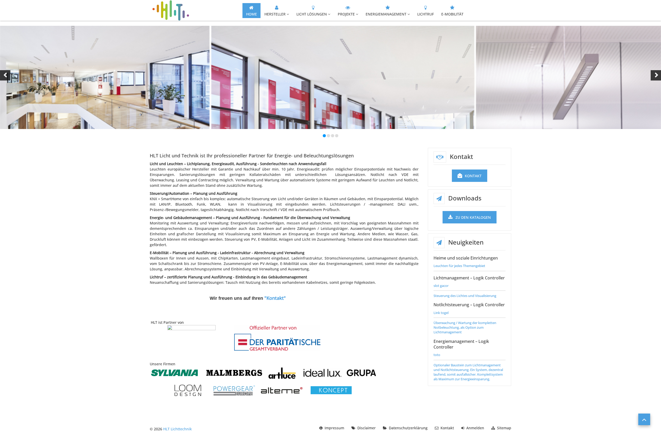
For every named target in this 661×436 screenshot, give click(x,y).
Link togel (441, 312)
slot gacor (441, 285)
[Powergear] (234, 389)
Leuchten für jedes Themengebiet (459, 265)
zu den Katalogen (473, 217)
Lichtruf (425, 14)
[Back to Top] (644, 419)
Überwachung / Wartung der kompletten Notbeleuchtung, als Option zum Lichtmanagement (465, 327)
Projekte (346, 14)
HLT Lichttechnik (177, 428)
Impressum (334, 427)
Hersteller (275, 14)
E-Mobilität (452, 14)
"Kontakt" (275, 298)
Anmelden (475, 427)
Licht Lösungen (311, 14)
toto (437, 354)
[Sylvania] (174, 372)
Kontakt (473, 175)
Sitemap (504, 427)
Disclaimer (366, 427)
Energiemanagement (386, 14)
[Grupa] (361, 372)
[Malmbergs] (234, 372)
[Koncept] (331, 389)
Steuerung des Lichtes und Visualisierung (465, 295)
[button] (5, 75)
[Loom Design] (188, 389)
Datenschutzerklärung (408, 427)
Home (251, 14)
